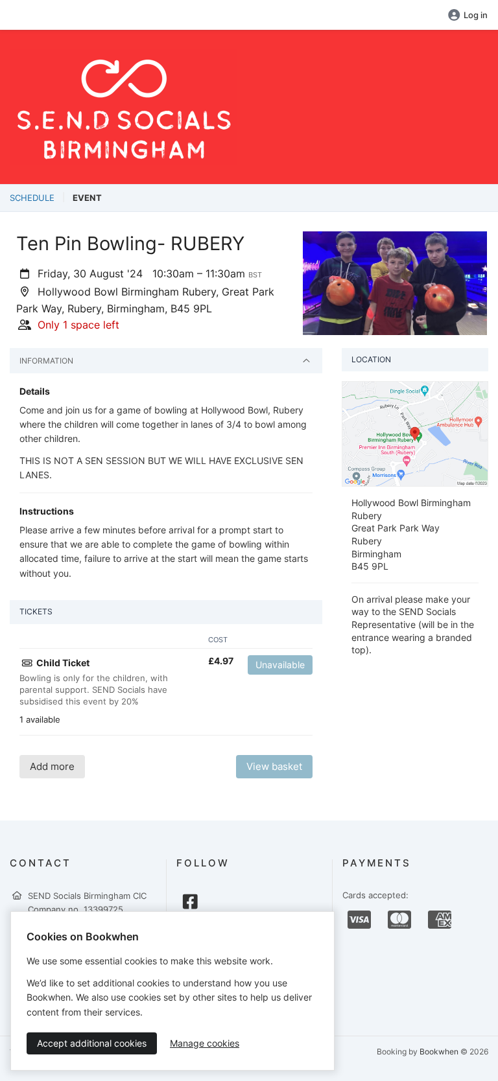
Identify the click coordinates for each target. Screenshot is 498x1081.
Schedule (32, 197)
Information (46, 361)
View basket (274, 766)
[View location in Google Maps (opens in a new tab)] (415, 433)
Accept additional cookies (92, 1043)
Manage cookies (204, 1043)
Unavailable (280, 664)
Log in (476, 15)
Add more (52, 766)
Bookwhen (439, 1051)
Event (87, 197)
